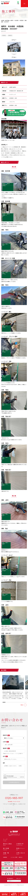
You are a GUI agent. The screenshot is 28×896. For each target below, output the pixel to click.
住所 (5, 756)
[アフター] (14, 67)
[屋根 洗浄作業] (14, 181)
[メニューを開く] (24, 3)
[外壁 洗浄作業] (14, 212)
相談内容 (6, 735)
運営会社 (20, 857)
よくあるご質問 (14, 857)
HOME (2, 20)
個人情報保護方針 (10, 878)
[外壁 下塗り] (14, 400)
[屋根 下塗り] (14, 240)
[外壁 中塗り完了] (14, 480)
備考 (4, 762)
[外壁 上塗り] (14, 615)
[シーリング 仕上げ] (14, 566)
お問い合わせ (18, 878)
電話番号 (6, 748)
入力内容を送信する (14, 782)
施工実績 (7, 20)
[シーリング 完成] (14, 590)
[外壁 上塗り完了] (14, 644)
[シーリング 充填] (14, 372)
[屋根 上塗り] (14, 510)
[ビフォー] (14, 47)
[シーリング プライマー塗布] (14, 347)
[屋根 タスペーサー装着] (14, 269)
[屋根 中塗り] (14, 295)
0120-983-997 (14, 798)
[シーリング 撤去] (14, 322)
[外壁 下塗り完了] (14, 427)
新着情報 (5, 857)
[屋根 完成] (14, 539)
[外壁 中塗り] (14, 454)
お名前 (5, 741)
